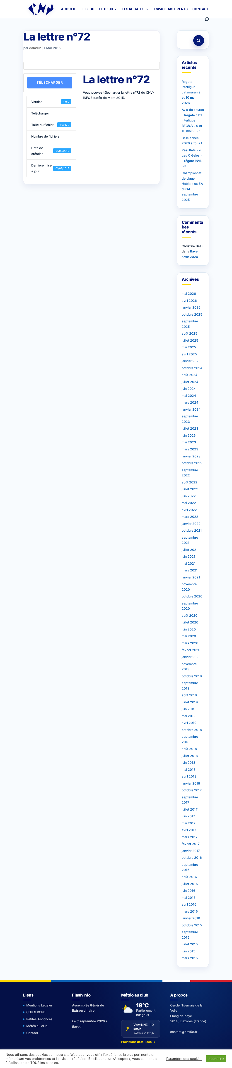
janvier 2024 (191, 409)
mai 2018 (189, 769)
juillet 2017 (190, 809)
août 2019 (189, 695)
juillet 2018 (190, 756)
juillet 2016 (190, 884)
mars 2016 (190, 911)
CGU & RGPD (36, 1012)
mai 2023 (189, 442)
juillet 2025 (190, 340)
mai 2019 (189, 716)
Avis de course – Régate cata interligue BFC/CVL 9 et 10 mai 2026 (193, 120)
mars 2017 (190, 837)
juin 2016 (188, 890)
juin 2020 (189, 629)
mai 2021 (189, 563)
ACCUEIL (68, 9)
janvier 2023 (191, 456)
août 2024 (189, 375)
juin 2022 (189, 496)
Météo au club (37, 1026)
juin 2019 (188, 709)
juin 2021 (188, 556)
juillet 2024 (190, 382)
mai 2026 (189, 293)
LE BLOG (87, 9)
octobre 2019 (192, 676)
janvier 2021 (191, 577)
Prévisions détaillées (138, 1042)
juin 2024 (189, 388)
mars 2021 (190, 570)
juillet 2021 (190, 550)
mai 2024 (189, 395)
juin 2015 (188, 951)
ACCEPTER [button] (216, 1059)
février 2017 (191, 844)
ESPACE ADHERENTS (171, 9)
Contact (32, 1033)
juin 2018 (188, 762)
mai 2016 (189, 897)
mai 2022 (189, 503)
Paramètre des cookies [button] (184, 1059)
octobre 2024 (192, 368)
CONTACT (200, 9)
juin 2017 (188, 816)
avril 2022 (189, 510)
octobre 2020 (192, 596)
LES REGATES (133, 9)
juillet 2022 (190, 489)
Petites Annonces (39, 1019)
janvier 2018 (191, 783)
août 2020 (189, 615)
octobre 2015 (192, 925)
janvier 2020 (191, 657)
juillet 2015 (190, 944)
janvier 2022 (191, 524)
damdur (35, 48)
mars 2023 (190, 449)
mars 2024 (190, 402)
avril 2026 (189, 300)
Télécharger (49, 83)
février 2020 (191, 650)
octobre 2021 (192, 530)
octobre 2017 (192, 790)
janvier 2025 (191, 361)
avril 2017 (189, 830)
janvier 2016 (191, 918)
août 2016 (189, 877)
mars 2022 (190, 517)
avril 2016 (189, 904)
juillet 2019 (190, 702)
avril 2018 (189, 776)
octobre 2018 (192, 730)
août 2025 (189, 333)
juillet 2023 (190, 428)
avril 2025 (189, 354)
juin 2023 (189, 435)
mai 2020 (189, 636)
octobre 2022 (192, 463)
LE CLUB (106, 9)
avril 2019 (189, 723)
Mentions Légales (39, 1005)
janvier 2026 (191, 307)
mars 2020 (190, 643)
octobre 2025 (192, 314)
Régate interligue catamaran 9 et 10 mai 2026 (191, 92)
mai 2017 (188, 823)
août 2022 (189, 482)
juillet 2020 (190, 622)
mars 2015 (190, 958)
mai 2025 (189, 347)
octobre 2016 (192, 857)
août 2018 (189, 749)
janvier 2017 (191, 851)
